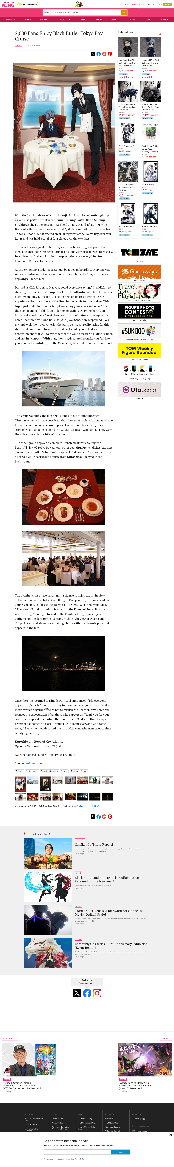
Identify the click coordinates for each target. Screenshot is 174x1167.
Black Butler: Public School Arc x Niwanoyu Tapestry (150, 149)
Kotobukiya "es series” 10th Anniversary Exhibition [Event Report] (111, 946)
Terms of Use (57, 1119)
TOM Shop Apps (139, 1119)
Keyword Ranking (112, 1127)
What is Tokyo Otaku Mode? (34, 1120)
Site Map (109, 1119)
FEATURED (10, 19)
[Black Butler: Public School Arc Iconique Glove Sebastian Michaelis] (150, 91)
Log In (160, 4)
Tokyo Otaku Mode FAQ (86, 1128)
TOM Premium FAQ (86, 1123)
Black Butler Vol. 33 (150, 185)
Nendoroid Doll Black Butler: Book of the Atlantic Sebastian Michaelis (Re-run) (127, 63)
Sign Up (168, 4)
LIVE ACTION (64, 19)
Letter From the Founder (31, 1130)
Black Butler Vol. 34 (127, 146)
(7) (132, 77)
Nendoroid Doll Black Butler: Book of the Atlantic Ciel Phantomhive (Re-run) (150, 63)
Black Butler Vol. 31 (127, 226)
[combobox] (87, 12)
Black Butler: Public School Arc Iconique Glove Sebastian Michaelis (150, 107)
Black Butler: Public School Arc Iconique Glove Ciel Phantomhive (127, 107)
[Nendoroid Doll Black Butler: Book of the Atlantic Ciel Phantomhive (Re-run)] (150, 47)
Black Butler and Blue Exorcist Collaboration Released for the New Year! (107, 879)
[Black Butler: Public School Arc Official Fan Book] (128, 171)
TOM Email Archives (113, 1123)
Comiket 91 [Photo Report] (94, 844)
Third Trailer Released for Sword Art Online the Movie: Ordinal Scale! (109, 912)
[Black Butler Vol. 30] (150, 213)
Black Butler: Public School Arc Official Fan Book (127, 187)
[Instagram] (97, 993)
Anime (20, 771)
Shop (127, 4)
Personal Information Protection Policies (60, 1128)
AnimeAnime (33, 763)
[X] (77, 993)
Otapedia (150, 4)
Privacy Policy (57, 1123)
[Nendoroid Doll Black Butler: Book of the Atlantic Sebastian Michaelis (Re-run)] (128, 47)
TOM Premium (31, 1125)
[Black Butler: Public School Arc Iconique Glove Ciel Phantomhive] (128, 91)
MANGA (43, 19)
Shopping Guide (30, 4)
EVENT (84, 19)
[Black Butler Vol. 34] (128, 133)
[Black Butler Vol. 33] (150, 171)
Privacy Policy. (80, 1159)
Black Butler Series (50, 771)
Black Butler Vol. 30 (150, 226)
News (133, 4)
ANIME (28, 19)
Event (65, 771)
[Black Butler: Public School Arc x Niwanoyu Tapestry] (150, 133)
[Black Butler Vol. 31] (128, 213)
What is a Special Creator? (112, 1132)
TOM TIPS (131, 19)
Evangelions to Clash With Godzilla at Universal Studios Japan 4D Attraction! (135, 1085)
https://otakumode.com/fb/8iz (84, 806)
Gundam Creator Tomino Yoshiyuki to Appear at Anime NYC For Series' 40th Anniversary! (22, 1085)
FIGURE (99, 19)
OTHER (163, 19)
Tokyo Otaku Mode (79, 4)
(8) (154, 77)
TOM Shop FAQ (85, 1119)
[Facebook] (87, 993)
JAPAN (113, 19)
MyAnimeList (141, 1131)
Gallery (141, 4)
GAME (147, 19)
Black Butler (33, 771)
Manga (75, 771)
